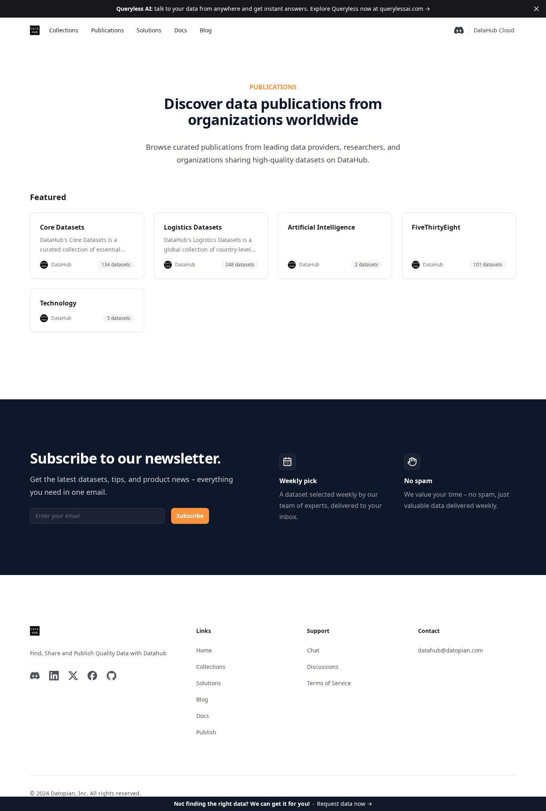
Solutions (149, 30)
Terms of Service (329, 683)
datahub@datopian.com (450, 650)
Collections (63, 30)
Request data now (273, 803)
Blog (206, 30)
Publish (206, 732)
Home (204, 650)
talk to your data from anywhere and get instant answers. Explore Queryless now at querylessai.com (273, 8)
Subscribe (190, 516)
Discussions (323, 666)
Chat (313, 650)
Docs (180, 30)
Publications (107, 30)
